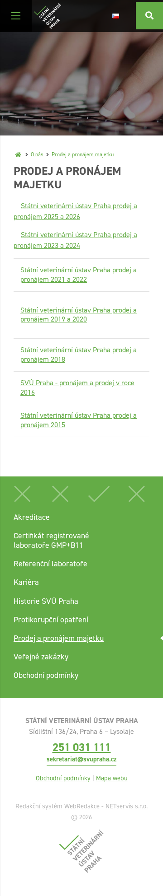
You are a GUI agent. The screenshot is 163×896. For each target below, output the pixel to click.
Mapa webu (112, 778)
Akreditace (32, 517)
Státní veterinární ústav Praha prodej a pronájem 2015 (78, 420)
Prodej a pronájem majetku (83, 154)
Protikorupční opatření (51, 619)
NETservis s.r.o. (126, 806)
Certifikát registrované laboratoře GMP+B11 (51, 540)
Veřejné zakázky (41, 656)
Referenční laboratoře (50, 563)
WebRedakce (82, 806)
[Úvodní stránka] (47, 16)
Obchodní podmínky (46, 675)
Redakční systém (38, 806)
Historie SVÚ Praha (46, 601)
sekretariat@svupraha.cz (81, 759)
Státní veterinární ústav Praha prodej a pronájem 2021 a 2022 (78, 274)
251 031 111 (82, 747)
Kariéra (26, 582)
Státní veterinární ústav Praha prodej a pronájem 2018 (78, 354)
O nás (37, 154)
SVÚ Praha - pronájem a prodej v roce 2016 (77, 387)
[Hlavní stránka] (18, 154)
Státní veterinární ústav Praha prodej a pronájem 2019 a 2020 (78, 314)
